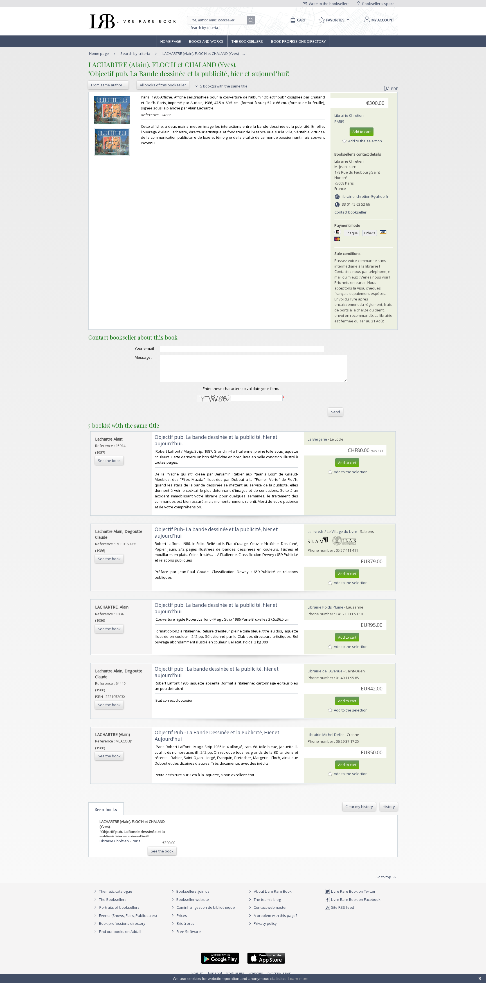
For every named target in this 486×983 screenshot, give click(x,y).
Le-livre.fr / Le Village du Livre (332, 531)
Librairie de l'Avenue (325, 671)
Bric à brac (185, 923)
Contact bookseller (350, 212)
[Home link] (132, 21)
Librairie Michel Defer (326, 734)
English (198, 973)
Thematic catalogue (115, 891)
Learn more (298, 978)
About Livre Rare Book (273, 891)
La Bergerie (317, 439)
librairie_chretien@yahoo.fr (365, 196)
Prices (182, 915)
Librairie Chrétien (349, 115)
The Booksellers (247, 41)
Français (256, 973)
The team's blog (267, 899)
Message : (143, 357)
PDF (394, 88)
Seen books (106, 809)
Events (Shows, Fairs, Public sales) (127, 915)
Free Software (189, 931)
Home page (170, 41)
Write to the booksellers (329, 3)
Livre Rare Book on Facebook (355, 899)
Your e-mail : (145, 348)
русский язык (279, 973)
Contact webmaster (270, 907)
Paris (339, 121)
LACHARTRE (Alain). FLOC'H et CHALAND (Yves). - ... (204, 53)
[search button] (251, 20)
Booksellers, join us (193, 891)
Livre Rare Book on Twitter (352, 891)
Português (235, 973)
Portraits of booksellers (119, 907)
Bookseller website (192, 899)
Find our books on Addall (119, 931)
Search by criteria (204, 27)
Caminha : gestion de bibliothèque (206, 907)
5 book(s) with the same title (223, 86)
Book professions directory (298, 41)
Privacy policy (265, 923)
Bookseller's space (378, 3)
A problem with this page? (275, 915)
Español (215, 973)
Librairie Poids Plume (325, 607)
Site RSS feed (342, 907)
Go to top (383, 876)
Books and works (206, 41)
